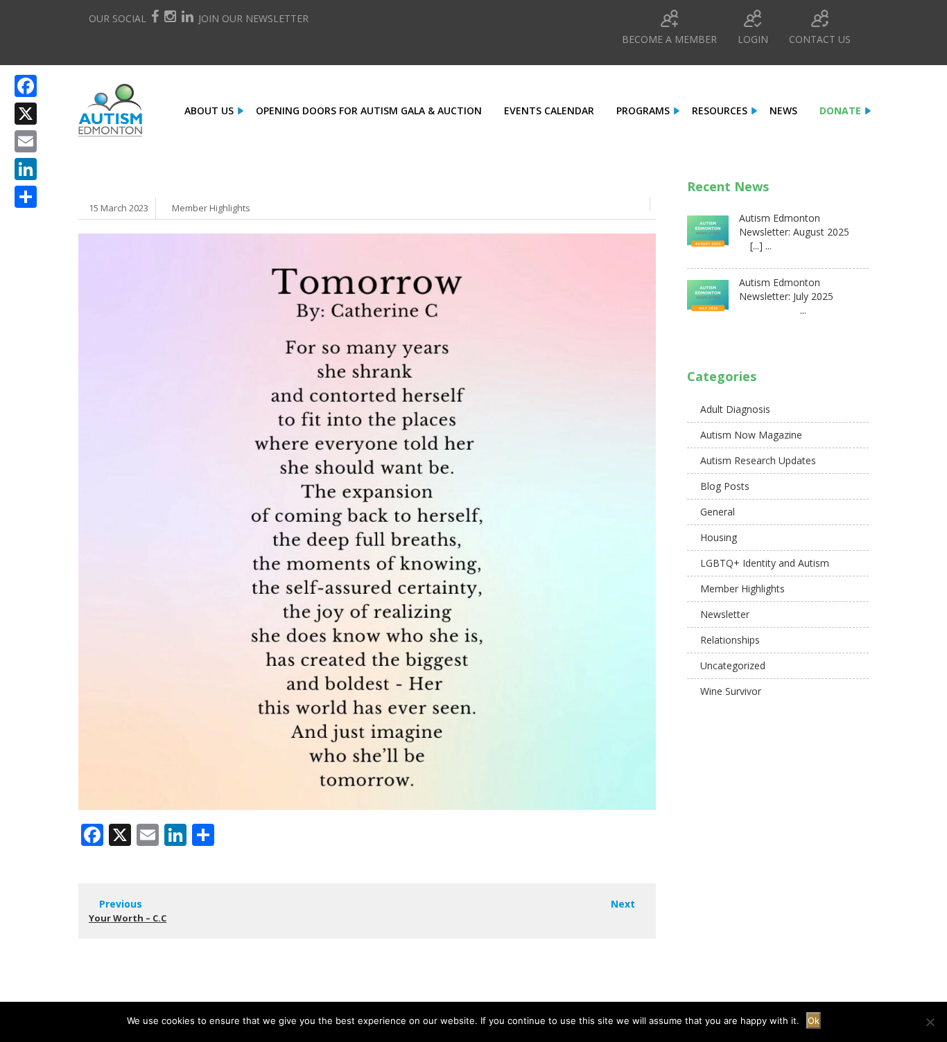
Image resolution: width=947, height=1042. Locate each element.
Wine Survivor (730, 691)
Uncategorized (732, 665)
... (772, 310)
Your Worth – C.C (127, 918)
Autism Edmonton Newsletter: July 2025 (786, 289)
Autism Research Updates (758, 460)
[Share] (26, 197)
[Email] (26, 141)
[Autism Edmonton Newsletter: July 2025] (708, 300)
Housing (718, 537)
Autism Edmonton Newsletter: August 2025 (794, 224)
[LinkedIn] (26, 169)
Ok (813, 1020)
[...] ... (755, 245)
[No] (930, 1022)
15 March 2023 (118, 208)
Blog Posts (724, 486)
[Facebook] (26, 86)
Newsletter (724, 614)
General (717, 511)
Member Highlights (211, 208)
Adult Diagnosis (735, 409)
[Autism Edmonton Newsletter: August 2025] (708, 236)
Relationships (730, 639)
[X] (26, 113)
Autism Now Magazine (751, 434)
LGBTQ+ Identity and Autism (764, 562)
